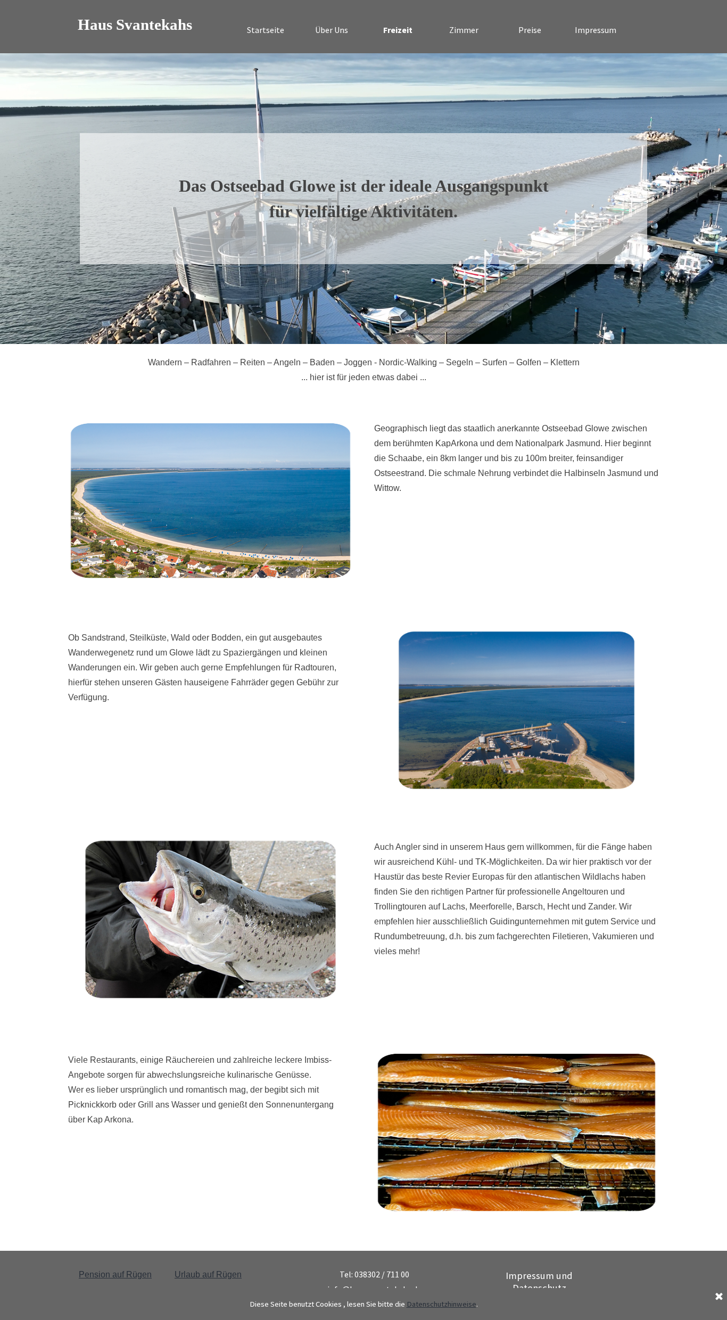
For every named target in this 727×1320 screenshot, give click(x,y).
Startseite (265, 29)
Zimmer (463, 29)
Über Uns (331, 29)
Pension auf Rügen (115, 1274)
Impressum (595, 29)
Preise (529, 29)
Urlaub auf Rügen (208, 1274)
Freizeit (397, 29)
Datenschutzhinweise (441, 1304)
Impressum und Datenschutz (539, 1281)
